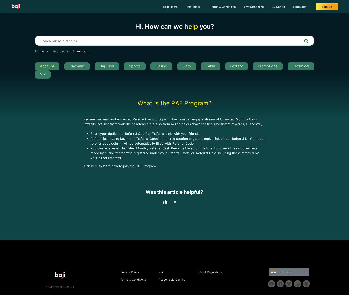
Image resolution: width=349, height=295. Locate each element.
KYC (161, 272)
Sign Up (327, 6)
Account (83, 51)
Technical (301, 66)
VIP (43, 74)
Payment (77, 66)
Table (210, 66)
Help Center (60, 51)
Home (39, 51)
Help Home (170, 6)
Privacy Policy (129, 272)
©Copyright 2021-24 (60, 286)
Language (299, 6)
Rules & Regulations (209, 272)
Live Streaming (254, 6)
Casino (161, 66)
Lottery (236, 66)
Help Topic (193, 6)
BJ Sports (278, 6)
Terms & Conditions (223, 6)
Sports (135, 66)
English (284, 272)
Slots (186, 66)
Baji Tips (107, 66)
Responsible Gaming (172, 279)
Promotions (268, 66)
